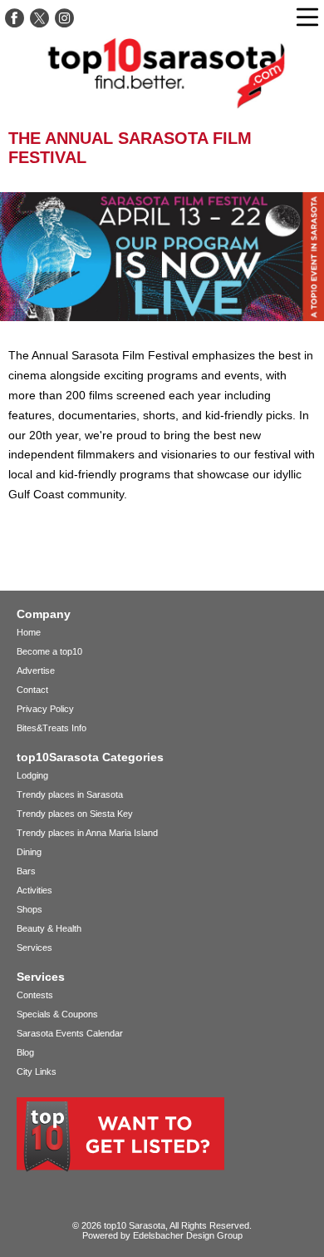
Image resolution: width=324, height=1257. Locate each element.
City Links (36, 1071)
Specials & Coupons (57, 1014)
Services (34, 948)
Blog (25, 1052)
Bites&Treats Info (51, 728)
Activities (34, 890)
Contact (32, 690)
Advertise (36, 671)
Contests (35, 995)
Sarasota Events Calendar (70, 1033)
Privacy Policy (45, 709)
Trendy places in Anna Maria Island (87, 833)
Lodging (32, 775)
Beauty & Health (49, 928)
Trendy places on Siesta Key (75, 814)
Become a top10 (49, 651)
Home (29, 632)
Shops (29, 909)
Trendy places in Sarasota (70, 794)
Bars (26, 871)
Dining (29, 852)
